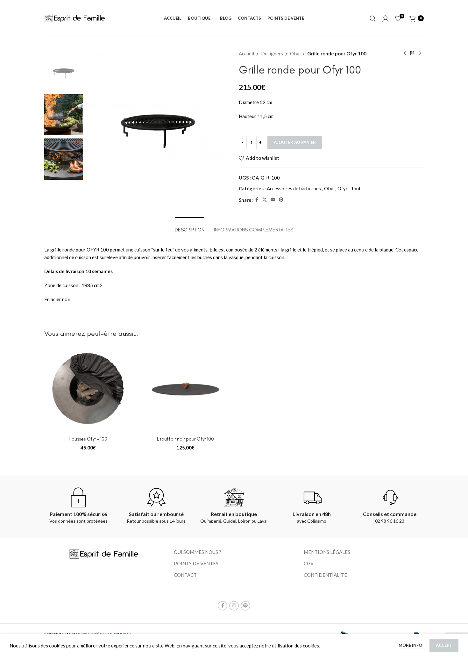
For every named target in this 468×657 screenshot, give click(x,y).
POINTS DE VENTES (196, 563)
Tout (356, 188)
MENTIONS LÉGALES (327, 552)
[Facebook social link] (256, 199)
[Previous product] (404, 53)
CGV (309, 563)
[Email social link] (273, 199)
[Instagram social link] (234, 606)
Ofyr (295, 53)
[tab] (189, 226)
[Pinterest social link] (281, 199)
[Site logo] (75, 17)
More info (411, 645)
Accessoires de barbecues (294, 188)
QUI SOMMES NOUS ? (197, 552)
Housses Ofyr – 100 (88, 439)
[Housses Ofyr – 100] (88, 389)
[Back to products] (412, 53)
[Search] (372, 18)
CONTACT (185, 575)
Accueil (246, 53)
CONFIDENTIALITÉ (325, 575)
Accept (444, 645)
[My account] (385, 18)
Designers (272, 53)
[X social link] (264, 199)
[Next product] (420, 53)
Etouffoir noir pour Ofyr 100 (185, 439)
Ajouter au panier (295, 142)
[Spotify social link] (245, 606)
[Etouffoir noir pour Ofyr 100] (186, 389)
